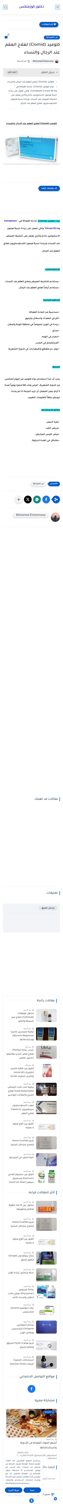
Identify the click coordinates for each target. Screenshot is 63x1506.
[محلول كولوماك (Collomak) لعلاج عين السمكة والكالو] (46, 1015)
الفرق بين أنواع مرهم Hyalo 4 (23, 1126)
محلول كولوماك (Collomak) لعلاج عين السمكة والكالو (22, 1017)
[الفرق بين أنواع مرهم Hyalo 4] (46, 1125)
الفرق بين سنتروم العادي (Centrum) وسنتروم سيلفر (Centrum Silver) (21, 1178)
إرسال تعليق (47, 908)
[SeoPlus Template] (53, 1495)
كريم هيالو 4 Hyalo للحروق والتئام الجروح (20, 1345)
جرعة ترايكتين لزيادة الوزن (21, 1273)
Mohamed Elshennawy (43, 61)
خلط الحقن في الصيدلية (21, 1158)
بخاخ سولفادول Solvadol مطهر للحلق (21, 1258)
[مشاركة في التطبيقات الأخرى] (18, 499)
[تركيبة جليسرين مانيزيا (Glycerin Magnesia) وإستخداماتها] (46, 1033)
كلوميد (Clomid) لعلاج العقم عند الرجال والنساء (30, 82)
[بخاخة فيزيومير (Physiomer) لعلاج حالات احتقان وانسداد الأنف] (46, 1291)
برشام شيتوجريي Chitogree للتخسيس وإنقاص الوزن (22, 1329)
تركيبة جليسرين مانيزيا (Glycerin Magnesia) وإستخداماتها (22, 1036)
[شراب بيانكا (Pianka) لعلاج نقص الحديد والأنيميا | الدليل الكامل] (46, 1052)
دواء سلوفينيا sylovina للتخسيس (22, 1310)
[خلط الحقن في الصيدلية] (46, 1159)
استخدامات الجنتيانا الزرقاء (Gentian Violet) (22, 1362)
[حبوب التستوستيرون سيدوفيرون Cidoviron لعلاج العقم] (46, 1107)
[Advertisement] (31, 664)
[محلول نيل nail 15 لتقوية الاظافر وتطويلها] (46, 1207)
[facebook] (31, 1389)
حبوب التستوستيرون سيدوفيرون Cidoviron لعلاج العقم (22, 1109)
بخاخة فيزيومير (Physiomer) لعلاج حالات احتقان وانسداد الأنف (21, 1294)
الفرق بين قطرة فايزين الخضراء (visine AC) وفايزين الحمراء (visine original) (22, 1073)
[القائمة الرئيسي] (57, 7)
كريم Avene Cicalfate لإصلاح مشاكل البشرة (22, 1143)
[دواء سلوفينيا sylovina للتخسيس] (46, 1310)
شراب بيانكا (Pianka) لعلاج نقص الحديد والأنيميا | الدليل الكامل (20, 1054)
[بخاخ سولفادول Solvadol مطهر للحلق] (46, 1258)
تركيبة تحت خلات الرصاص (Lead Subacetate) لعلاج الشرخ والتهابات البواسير (21, 1091)
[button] (46, 499)
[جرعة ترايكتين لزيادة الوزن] (46, 1274)
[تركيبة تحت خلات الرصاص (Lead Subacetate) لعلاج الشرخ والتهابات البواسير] (46, 1089)
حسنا (32, 1490)
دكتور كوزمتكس (31, 7)
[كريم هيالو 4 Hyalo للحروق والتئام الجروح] (46, 1345)
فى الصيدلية (52, 37)
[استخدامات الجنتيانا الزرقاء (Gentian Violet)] (46, 1362)
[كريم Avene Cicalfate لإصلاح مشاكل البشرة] (46, 1142)
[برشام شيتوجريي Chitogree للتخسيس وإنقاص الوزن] (46, 1327)
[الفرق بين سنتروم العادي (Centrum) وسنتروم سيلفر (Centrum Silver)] (46, 1176)
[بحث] (5, 7)
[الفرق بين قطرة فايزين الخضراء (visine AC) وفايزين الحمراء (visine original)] (46, 1070)
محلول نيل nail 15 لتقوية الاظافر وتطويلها (21, 1207)
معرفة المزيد (13, 1490)
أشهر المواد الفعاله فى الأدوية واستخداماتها (38, 1445)
